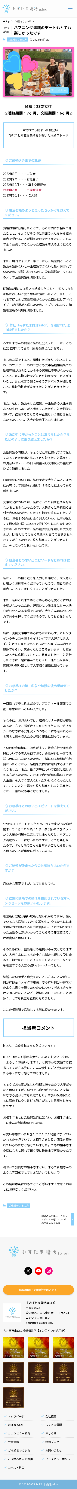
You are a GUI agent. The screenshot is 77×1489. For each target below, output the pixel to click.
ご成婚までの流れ (19, 1450)
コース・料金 (16, 1467)
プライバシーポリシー (59, 1459)
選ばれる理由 (16, 1425)
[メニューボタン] (70, 8)
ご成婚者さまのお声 (20, 1459)
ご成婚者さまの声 (17, 39)
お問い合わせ (53, 1450)
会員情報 (13, 1442)
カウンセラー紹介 (19, 1433)
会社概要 (50, 1416)
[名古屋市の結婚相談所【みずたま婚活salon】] (24, 8)
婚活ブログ (52, 1442)
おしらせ (50, 1433)
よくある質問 (53, 1425)
